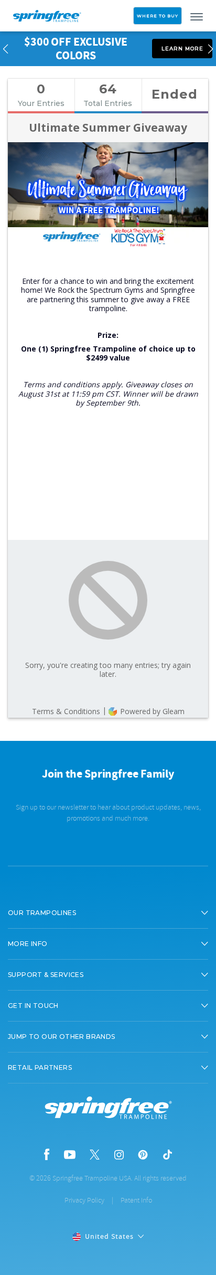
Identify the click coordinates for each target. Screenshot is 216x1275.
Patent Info (136, 1200)
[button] (108, 913)
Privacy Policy (84, 1200)
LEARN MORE (182, 48)
